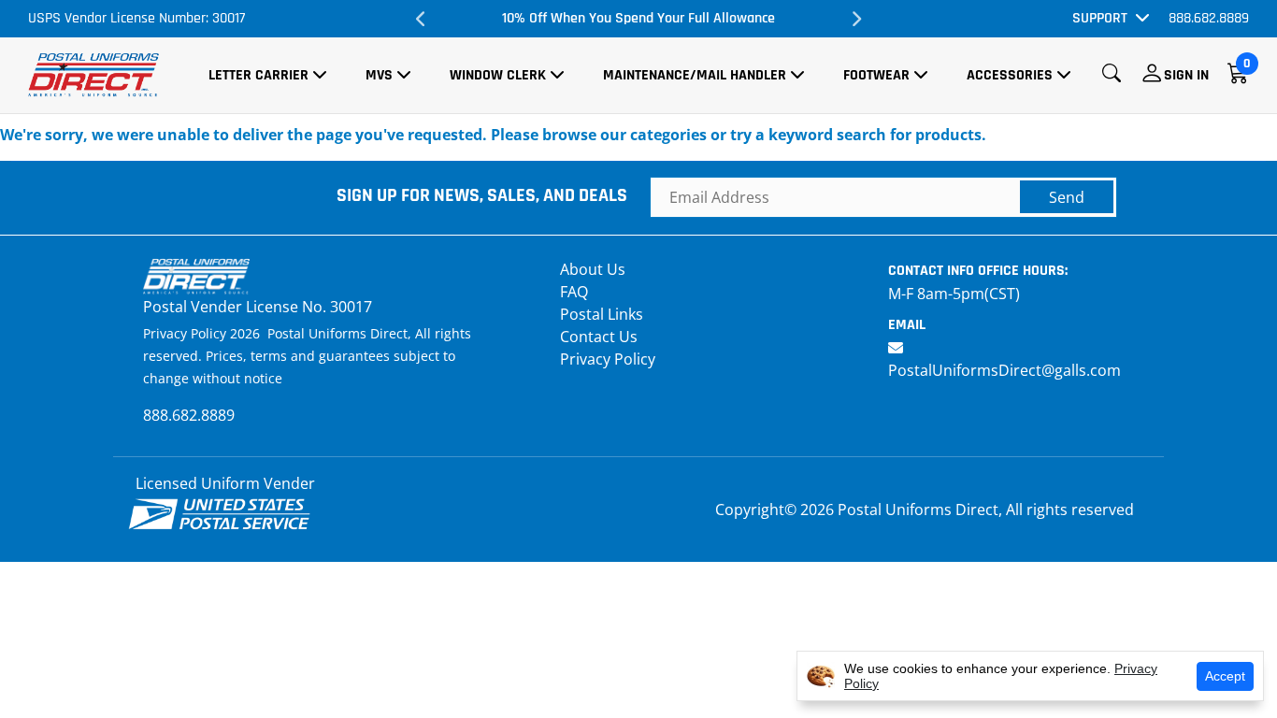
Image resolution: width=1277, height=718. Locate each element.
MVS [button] (379, 75)
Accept (1225, 675)
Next (856, 18)
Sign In (1186, 75)
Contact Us (599, 336)
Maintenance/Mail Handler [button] (694, 75)
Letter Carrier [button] (258, 75)
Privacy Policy (607, 359)
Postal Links (601, 314)
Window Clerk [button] (498, 75)
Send (1066, 197)
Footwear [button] (876, 75)
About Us (592, 269)
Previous (420, 18)
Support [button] (1099, 18)
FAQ (574, 291)
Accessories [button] (1010, 75)
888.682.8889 (1209, 18)
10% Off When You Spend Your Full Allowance (638, 18)
